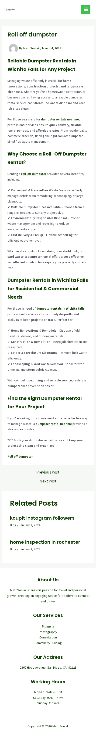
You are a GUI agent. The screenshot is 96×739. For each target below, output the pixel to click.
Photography (48, 632)
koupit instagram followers (42, 518)
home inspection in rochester (45, 542)
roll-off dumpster (33, 174)
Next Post (48, 481)
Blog (13, 525)
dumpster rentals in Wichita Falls (60, 308)
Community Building (48, 643)
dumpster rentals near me (60, 119)
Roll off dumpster (20, 456)
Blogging (48, 626)
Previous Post (47, 472)
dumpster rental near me (54, 424)
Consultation (48, 637)
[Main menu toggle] (85, 9)
